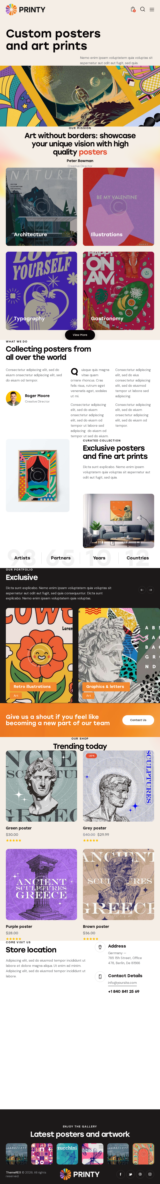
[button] (30, 786)
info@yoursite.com (122, 982)
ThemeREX (13, 1172)
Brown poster (96, 926)
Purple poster (19, 926)
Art (16, 696)
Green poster (19, 828)
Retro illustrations (32, 686)
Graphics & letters (105, 686)
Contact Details (125, 975)
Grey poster (94, 828)
